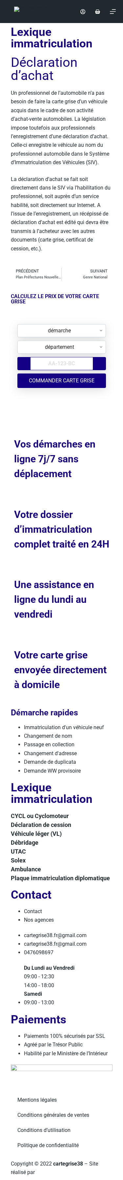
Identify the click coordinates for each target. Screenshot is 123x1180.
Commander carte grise (61, 380)
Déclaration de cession (41, 824)
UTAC (18, 851)
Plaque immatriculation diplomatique (60, 878)
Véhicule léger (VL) (36, 833)
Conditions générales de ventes (53, 1115)
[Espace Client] (82, 11)
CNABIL (46, 1172)
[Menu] (113, 11)
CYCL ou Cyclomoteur (40, 815)
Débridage (24, 842)
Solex (18, 860)
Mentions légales (37, 1100)
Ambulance (26, 869)
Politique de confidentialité (48, 1145)
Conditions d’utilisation (44, 1130)
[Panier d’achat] (97, 11)
